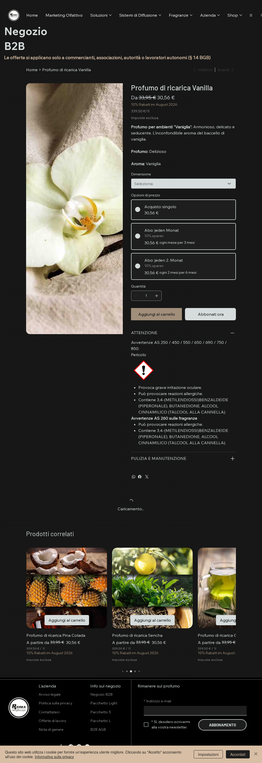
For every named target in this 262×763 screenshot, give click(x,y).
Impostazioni (208, 754)
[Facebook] (139, 476)
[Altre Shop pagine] (240, 15)
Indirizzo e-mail (157, 701)
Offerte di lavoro (52, 720)
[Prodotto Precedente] (36, 588)
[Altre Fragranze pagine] (191, 15)
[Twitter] (146, 476)
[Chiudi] (256, 754)
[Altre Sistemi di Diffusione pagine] (160, 15)
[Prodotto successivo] (226, 588)
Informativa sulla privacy (54, 756)
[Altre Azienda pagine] (218, 15)
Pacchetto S (100, 712)
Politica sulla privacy (55, 703)
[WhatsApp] (133, 476)
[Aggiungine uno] (156, 296)
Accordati (237, 754)
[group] (131, 604)
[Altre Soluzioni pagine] (110, 15)
